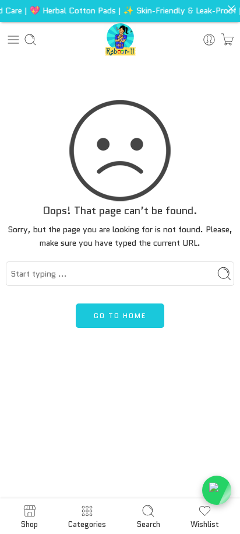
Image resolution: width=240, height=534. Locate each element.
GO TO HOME (120, 315)
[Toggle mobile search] (30, 39)
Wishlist (204, 523)
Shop (29, 523)
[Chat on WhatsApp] (216, 490)
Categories (87, 523)
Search (148, 523)
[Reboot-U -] (120, 39)
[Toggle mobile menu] (13, 40)
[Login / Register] (209, 40)
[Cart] (227, 40)
